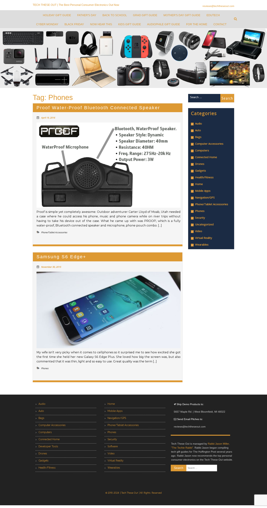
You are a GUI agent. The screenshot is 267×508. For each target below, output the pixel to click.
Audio (198, 123)
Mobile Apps (203, 190)
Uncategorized (204, 224)
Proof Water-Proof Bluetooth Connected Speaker (98, 107)
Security (200, 217)
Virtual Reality (203, 238)
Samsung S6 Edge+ (61, 256)
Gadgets (200, 170)
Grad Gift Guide (145, 15)
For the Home (196, 24)
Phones (200, 211)
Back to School (114, 15)
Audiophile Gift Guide (163, 24)
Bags (198, 137)
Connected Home (206, 157)
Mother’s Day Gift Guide (181, 15)
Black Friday (74, 24)
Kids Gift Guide (129, 24)
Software (113, 446)
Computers (202, 150)
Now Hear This (101, 24)
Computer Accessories (209, 143)
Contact (219, 24)
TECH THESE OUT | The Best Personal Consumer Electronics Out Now (76, 4)
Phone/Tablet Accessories (211, 204)
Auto (198, 130)
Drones (199, 164)
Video (198, 231)
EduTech (213, 15)
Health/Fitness (204, 177)
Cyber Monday (47, 24)
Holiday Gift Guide (57, 15)
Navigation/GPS (205, 197)
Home (199, 184)
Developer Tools (48, 446)
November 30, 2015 (51, 266)
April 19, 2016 (48, 117)
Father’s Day (86, 15)
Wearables (202, 244)
